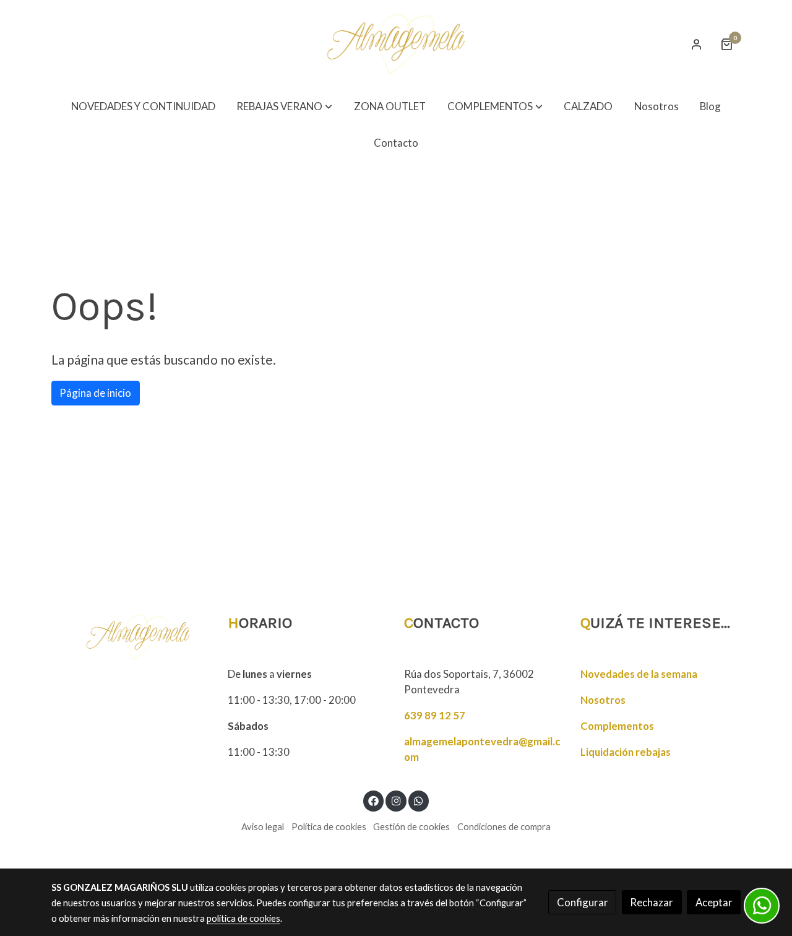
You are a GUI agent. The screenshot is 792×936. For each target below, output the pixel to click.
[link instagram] (396, 800)
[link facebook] (373, 800)
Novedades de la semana (638, 673)
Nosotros (603, 699)
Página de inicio (95, 392)
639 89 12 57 (434, 715)
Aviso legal (262, 826)
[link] (396, 44)
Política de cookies (328, 826)
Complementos (617, 725)
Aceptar (714, 902)
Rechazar (651, 902)
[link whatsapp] (419, 800)
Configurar (582, 902)
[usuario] (697, 44)
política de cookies (243, 918)
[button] (284, 107)
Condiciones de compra (504, 826)
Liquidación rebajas (625, 751)
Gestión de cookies (411, 826)
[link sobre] (131, 637)
